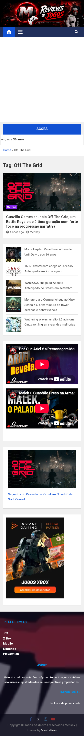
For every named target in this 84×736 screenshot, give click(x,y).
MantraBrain (49, 730)
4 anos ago (17, 232)
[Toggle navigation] (20, 31)
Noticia (11, 207)
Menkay (35, 232)
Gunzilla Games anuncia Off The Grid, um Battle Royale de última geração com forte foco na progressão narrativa (42, 221)
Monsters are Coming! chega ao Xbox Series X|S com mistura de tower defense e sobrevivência (49, 305)
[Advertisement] (42, 80)
